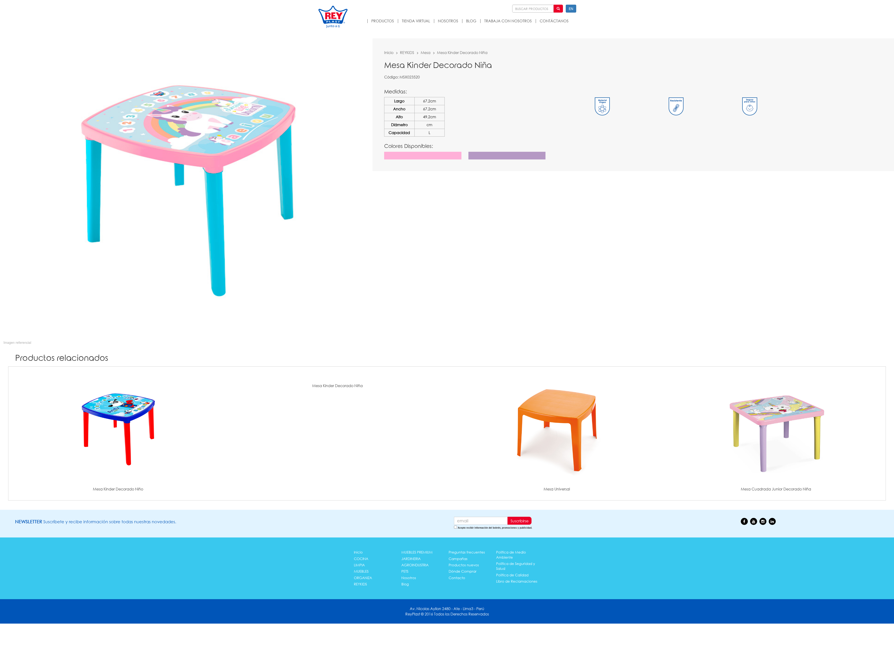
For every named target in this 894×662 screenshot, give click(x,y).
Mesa (425, 52)
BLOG (471, 20)
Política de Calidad (512, 575)
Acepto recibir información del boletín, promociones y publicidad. (495, 527)
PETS (404, 571)
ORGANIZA (363, 577)
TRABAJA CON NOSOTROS (508, 20)
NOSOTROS (448, 20)
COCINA (361, 558)
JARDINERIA (411, 558)
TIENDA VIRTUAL (416, 20)
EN (571, 8)
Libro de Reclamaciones (516, 581)
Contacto (457, 577)
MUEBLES (361, 571)
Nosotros (408, 577)
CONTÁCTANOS (554, 20)
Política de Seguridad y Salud (515, 566)
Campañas (458, 558)
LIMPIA (359, 565)
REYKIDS (407, 52)
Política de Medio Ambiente (511, 554)
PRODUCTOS (382, 20)
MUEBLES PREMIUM (417, 552)
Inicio (388, 52)
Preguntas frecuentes (467, 552)
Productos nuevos (464, 565)
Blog (405, 584)
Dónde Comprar (463, 571)
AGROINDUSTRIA (415, 565)
